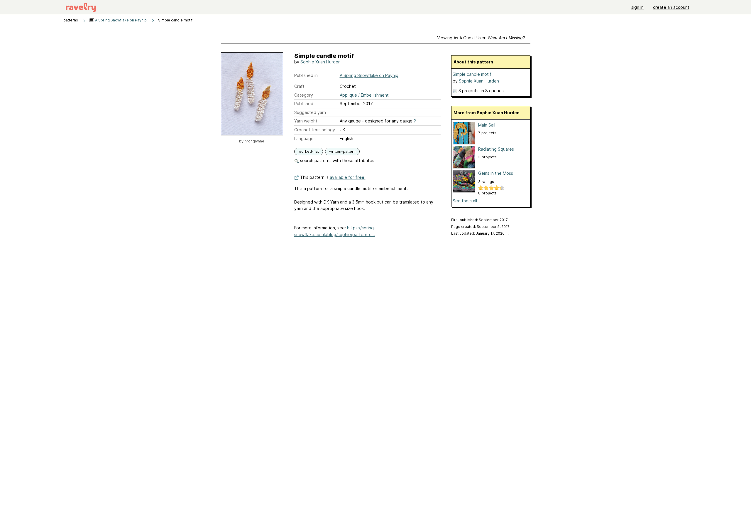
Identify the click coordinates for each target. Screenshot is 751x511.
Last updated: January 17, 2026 (480, 233)
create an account (671, 7)
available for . (348, 177)
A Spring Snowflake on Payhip (120, 20)
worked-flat (308, 151)
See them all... (467, 200)
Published (303, 103)
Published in (306, 75)
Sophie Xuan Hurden (320, 61)
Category (303, 95)
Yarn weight (305, 120)
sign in (637, 7)
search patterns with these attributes (336, 160)
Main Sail (486, 124)
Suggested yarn (310, 112)
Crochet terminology (314, 129)
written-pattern (342, 151)
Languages (305, 138)
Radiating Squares (496, 149)
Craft (299, 86)
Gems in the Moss (495, 173)
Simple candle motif (472, 74)
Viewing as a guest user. (481, 37)
